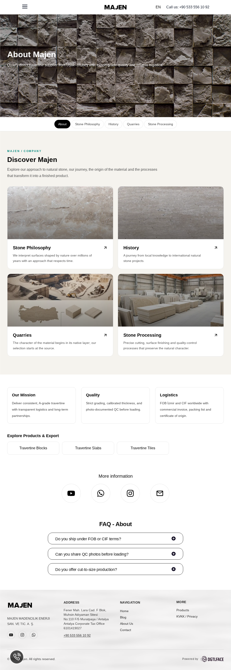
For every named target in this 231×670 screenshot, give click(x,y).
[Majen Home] (115, 7)
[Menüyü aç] (25, 6)
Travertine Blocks (33, 448)
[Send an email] (159, 493)
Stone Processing (160, 124)
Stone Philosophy (87, 124)
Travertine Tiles (143, 448)
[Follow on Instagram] (130, 493)
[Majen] (20, 605)
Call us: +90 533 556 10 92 (187, 7)
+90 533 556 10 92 (77, 635)
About (62, 124)
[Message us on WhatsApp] (16, 657)
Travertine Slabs (88, 448)
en (158, 7)
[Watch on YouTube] (71, 493)
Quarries (133, 124)
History (113, 124)
